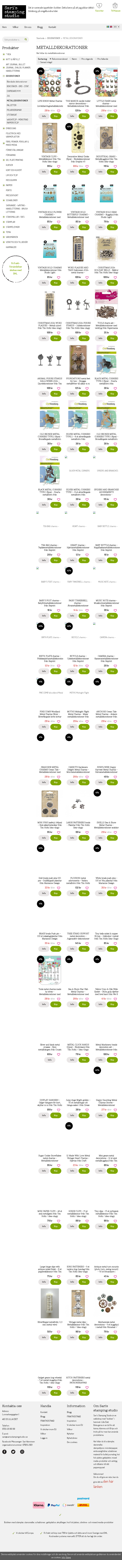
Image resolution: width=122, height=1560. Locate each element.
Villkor (15, 27)
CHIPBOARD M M (14, 91)
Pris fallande (102, 58)
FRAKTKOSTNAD (47, 1420)
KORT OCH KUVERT (14, 170)
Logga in (43, 1438)
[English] (111, 26)
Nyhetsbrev (72, 1438)
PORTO (9, 190)
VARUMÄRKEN (12, 237)
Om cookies (72, 1442)
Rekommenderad (59, 58)
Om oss (27, 27)
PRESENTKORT (12, 195)
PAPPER (9, 185)
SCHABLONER (12, 200)
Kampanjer (11, 247)
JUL (8, 95)
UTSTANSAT (12, 114)
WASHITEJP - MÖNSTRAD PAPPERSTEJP (17, 121)
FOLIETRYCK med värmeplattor (13, 135)
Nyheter (70, 1433)
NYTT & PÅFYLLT (13, 59)
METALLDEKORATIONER (17, 100)
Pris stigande (87, 58)
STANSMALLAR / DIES (15, 216)
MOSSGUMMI (11, 180)
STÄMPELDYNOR (13, 227)
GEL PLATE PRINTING (14, 160)
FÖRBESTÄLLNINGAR (14, 150)
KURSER (9, 165)
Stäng (68, 1557)
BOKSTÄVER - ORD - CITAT (18, 86)
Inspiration (45, 1425)
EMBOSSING (11, 128)
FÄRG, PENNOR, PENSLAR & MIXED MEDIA (17, 143)
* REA (8, 54)
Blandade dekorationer (17, 81)
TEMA (8, 232)
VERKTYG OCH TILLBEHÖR (17, 242)
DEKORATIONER (13, 75)
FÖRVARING (11, 155)
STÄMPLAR (10, 222)
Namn (74, 58)
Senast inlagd (46, 62)
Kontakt (52, 27)
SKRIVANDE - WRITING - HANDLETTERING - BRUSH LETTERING (17, 208)
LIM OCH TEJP (12, 175)
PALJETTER (11, 105)
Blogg (40, 27)
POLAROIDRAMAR (14, 110)
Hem (4, 27)
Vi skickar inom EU (48, 1429)
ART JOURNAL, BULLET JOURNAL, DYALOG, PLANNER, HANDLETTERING (18, 67)
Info (44, 116)
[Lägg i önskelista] (58, 110)
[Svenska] (108, 26)
